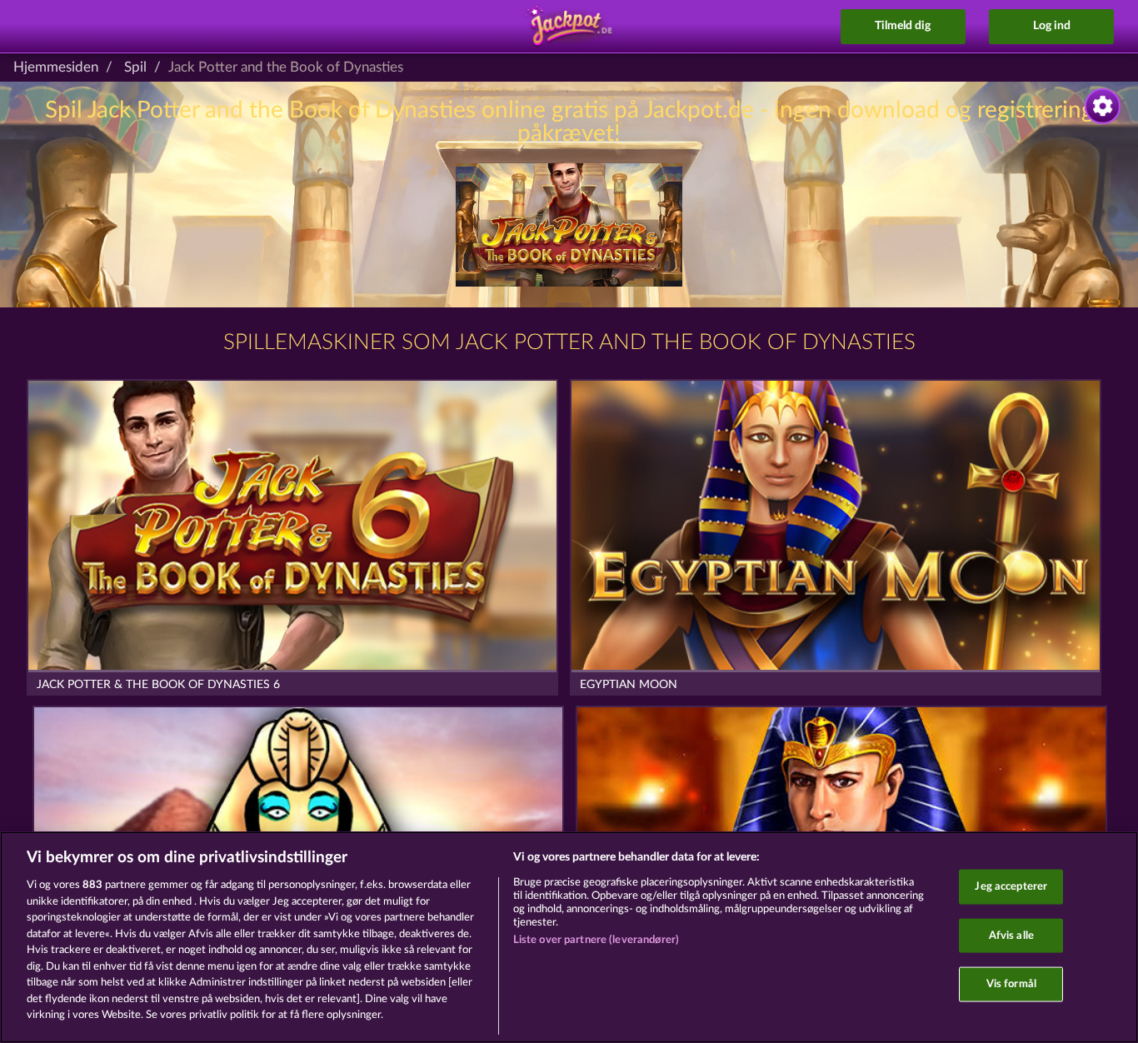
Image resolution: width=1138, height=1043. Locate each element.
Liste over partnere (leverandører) (596, 940)
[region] (569, 937)
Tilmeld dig (903, 26)
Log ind (1052, 26)
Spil (135, 67)
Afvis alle (1011, 935)
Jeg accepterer (1011, 886)
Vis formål (1011, 984)
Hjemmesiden (55, 67)
